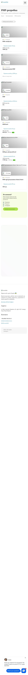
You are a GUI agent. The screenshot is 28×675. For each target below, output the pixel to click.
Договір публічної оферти (7, 302)
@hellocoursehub (5, 323)
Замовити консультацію (10, 209)
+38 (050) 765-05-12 (6, 318)
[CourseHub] (4, 2)
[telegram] (23, 331)
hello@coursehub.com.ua (6, 320)
